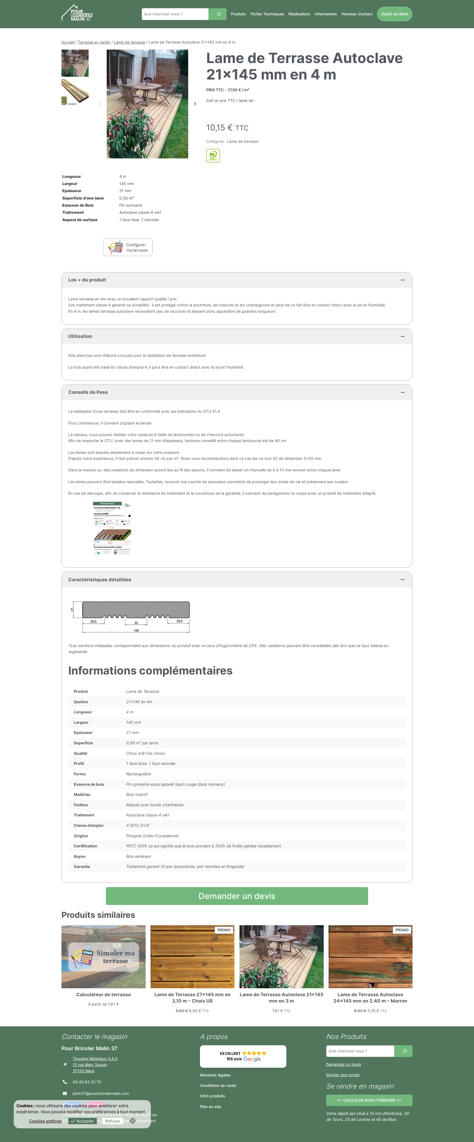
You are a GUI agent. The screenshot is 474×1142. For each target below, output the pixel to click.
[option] (75, 92)
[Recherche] (219, 14)
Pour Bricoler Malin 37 (89, 1048)
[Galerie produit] (147, 104)
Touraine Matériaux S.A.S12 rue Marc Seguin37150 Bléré (95, 1064)
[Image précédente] (99, 103)
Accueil (67, 42)
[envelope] (64, 1093)
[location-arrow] (64, 1064)
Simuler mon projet (343, 1074)
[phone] (64, 1081)
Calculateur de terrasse (103, 994)
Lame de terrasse (129, 42)
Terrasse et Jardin (94, 42)
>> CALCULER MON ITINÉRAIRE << (369, 1100)
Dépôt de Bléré (394, 14)
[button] (243, 1056)
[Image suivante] (195, 103)
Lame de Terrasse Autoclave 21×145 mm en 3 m (281, 998)
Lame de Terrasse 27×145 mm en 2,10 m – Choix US (192, 998)
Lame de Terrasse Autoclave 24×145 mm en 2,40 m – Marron (370, 998)
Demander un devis (237, 896)
